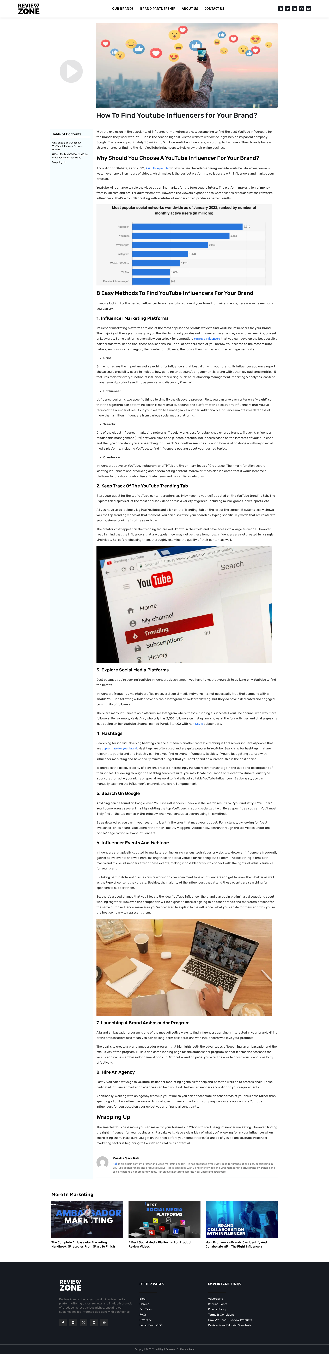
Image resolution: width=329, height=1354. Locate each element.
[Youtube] (308, 8)
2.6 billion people (157, 168)
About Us (190, 8)
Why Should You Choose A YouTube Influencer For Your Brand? (67, 146)
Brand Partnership (157, 8)
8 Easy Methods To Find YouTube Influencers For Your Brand (70, 156)
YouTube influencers (207, 338)
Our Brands (123, 8)
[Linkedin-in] (294, 8)
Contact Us (214, 8)
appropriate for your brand (119, 748)
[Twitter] (287, 8)
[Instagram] (301, 8)
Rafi (115, 1163)
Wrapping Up (59, 162)
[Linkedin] (73, 1322)
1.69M (199, 723)
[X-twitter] (83, 1322)
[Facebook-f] (63, 1322)
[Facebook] (280, 8)
